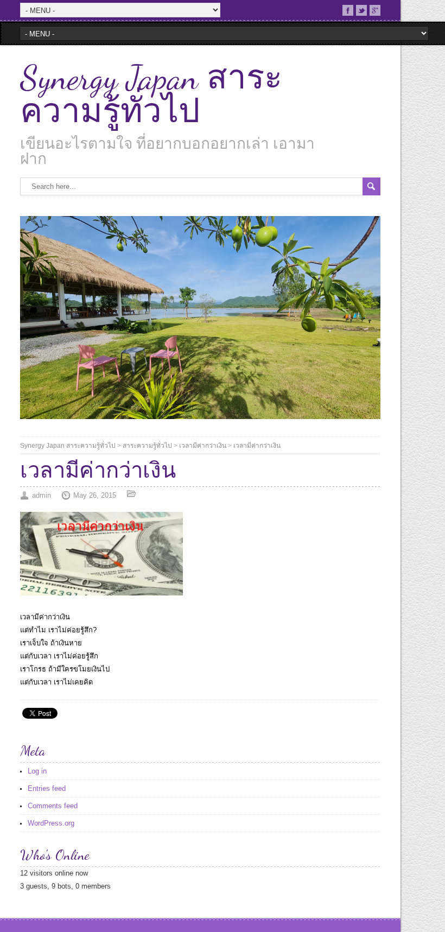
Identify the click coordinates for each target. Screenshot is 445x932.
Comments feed (53, 806)
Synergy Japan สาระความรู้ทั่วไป (151, 94)
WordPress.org (51, 823)
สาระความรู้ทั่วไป (147, 445)
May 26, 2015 (94, 495)
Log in (37, 771)
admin (41, 495)
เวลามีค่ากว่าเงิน (202, 445)
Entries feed (47, 788)
